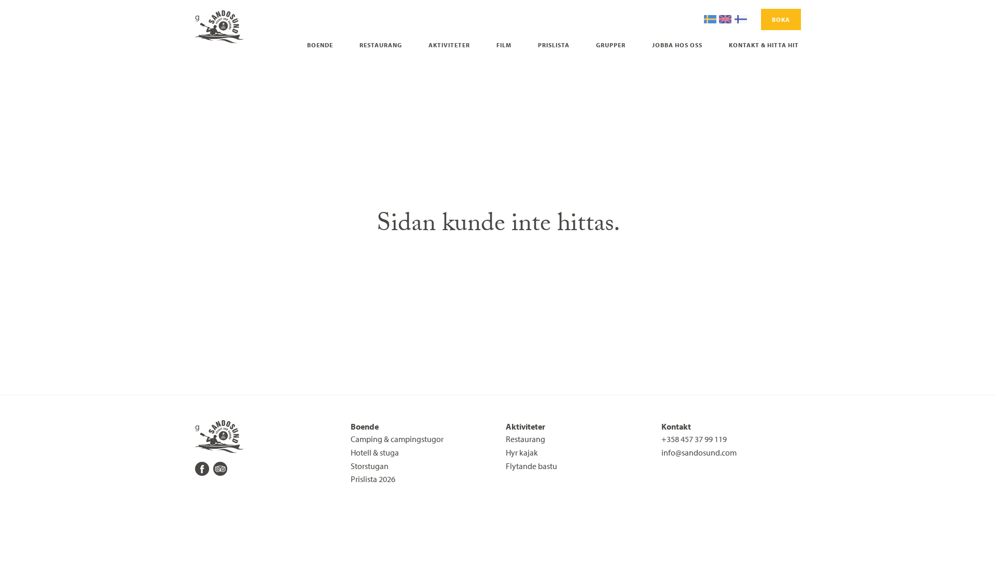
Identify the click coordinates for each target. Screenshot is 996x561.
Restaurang (380, 45)
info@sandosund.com (699, 452)
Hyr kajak (522, 452)
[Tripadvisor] (220, 469)
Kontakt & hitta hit (764, 45)
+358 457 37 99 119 (694, 439)
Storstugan (370, 466)
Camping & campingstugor (397, 439)
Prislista (554, 45)
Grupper (611, 45)
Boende (320, 45)
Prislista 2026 (373, 479)
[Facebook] (202, 469)
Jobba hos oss (677, 45)
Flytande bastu (531, 466)
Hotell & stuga (375, 452)
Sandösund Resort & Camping (197, 16)
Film (503, 45)
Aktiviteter (449, 45)
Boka (781, 19)
